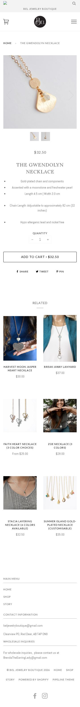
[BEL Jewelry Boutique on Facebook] (35, 697)
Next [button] (71, 95)
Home (7, 43)
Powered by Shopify (34, 679)
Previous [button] (9, 95)
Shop (7, 596)
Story (7, 604)
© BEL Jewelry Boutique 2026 (28, 669)
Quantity (40, 233)
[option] (40, 92)
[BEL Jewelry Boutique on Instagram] (45, 697)
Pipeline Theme (63, 679)
